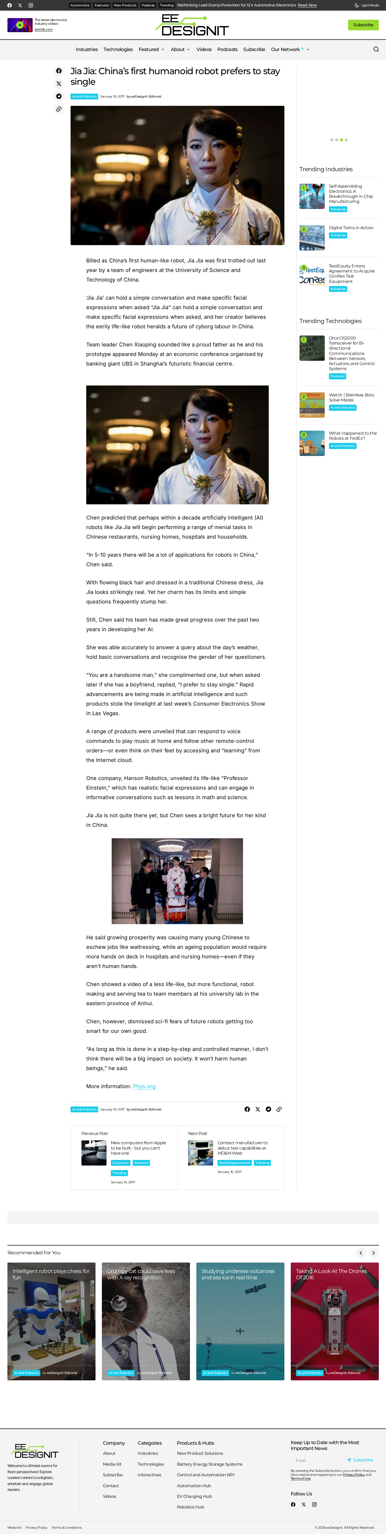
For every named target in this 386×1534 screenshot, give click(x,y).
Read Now (307, 5)
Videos (109, 1496)
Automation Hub (194, 1485)
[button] (366, 5)
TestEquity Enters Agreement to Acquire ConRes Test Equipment (352, 273)
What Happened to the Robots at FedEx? (353, 436)
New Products (125, 5)
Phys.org (144, 1086)
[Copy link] (59, 109)
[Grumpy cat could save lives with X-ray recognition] (146, 1321)
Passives (148, 5)
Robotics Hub (190, 1507)
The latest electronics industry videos (51, 22)
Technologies (151, 1464)
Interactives (149, 1475)
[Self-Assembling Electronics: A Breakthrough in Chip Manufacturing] (312, 196)
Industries (338, 209)
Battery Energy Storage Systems (209, 1464)
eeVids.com (44, 29)
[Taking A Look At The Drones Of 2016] (335, 1321)
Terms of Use (301, 1478)
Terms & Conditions (67, 1528)
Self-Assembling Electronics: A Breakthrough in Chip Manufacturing (351, 194)
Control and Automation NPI (205, 1475)
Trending (167, 5)
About (109, 1453)
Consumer (120, 1163)
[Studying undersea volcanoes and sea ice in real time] (240, 1321)
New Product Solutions (200, 1453)
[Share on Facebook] (59, 71)
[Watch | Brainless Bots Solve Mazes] (312, 405)
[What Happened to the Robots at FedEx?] (312, 443)
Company (114, 1443)
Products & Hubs (195, 1443)
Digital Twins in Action (351, 227)
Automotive (80, 5)
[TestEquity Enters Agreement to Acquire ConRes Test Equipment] (312, 276)
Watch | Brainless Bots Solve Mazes (351, 397)
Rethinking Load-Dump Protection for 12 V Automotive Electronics (236, 5)
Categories (150, 1443)
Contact (111, 1485)
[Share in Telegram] (59, 96)
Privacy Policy (354, 1475)
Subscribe (113, 1475)
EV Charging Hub (194, 1496)
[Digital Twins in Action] (312, 237)
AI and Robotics (84, 96)
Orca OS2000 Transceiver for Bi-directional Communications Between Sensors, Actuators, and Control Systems (352, 353)
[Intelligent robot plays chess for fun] (51, 1321)
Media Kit (112, 1464)
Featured (102, 5)
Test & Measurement (234, 1163)
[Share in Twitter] (59, 83)
